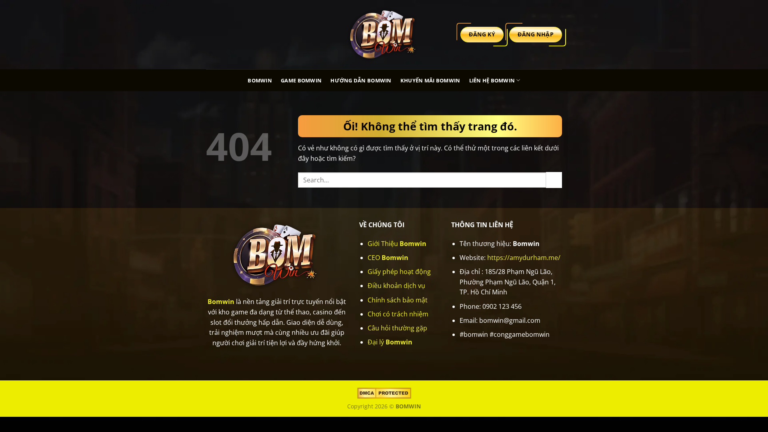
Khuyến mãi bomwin (430, 80)
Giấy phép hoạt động (399, 271)
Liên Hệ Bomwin (492, 80)
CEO (388, 257)
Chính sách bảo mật (398, 300)
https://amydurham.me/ (523, 257)
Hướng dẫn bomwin (360, 80)
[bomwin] (384, 34)
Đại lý (390, 342)
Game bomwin (301, 80)
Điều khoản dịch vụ (396, 285)
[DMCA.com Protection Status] (384, 392)
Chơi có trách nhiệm (398, 314)
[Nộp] (554, 180)
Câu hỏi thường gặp (397, 328)
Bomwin (260, 80)
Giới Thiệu (397, 243)
